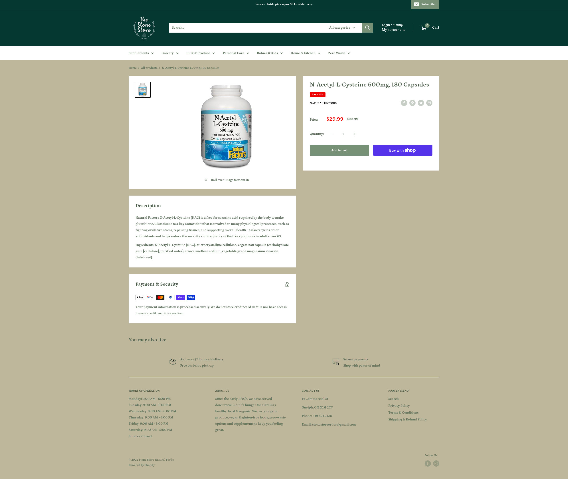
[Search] (367, 28)
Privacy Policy (399, 406)
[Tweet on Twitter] (421, 103)
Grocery (168, 53)
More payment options (403, 160)
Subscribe (428, 4)
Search (393, 399)
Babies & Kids (267, 53)
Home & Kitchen (303, 53)
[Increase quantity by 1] (354, 134)
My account (392, 30)
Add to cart (339, 150)
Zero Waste (336, 53)
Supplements (139, 53)
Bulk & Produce (198, 53)
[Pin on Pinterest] (412, 103)
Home (133, 68)
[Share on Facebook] (404, 103)
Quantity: (317, 134)
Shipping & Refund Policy (407, 419)
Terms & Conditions (403, 412)
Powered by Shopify (142, 465)
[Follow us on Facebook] (428, 463)
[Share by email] (429, 103)
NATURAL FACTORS (323, 103)
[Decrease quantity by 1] (331, 134)
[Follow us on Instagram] (436, 463)
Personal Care (233, 53)
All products (149, 68)
